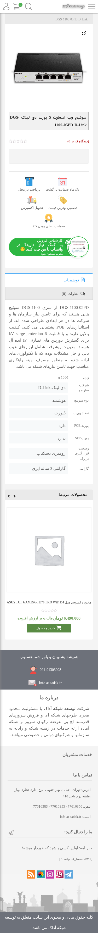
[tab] (49, 280)
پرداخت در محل (29, 189)
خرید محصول (45, 628)
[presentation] (14, 496)
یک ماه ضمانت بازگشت (62, 189)
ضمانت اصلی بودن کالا (49, 226)
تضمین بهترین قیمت (62, 208)
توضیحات (71, 280)
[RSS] (31, 874)
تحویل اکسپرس (32, 208)
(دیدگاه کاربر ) (78, 141)
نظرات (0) (70, 294)
